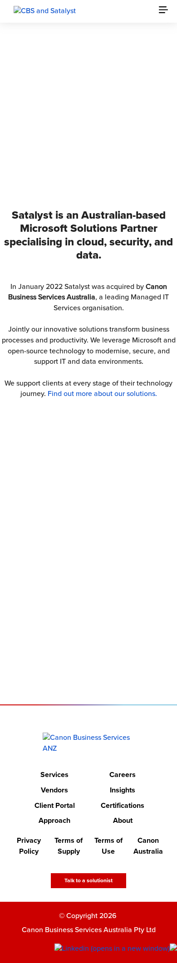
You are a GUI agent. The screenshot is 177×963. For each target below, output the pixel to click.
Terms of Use (108, 846)
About (123, 821)
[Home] (89, 743)
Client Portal (54, 805)
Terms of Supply (68, 846)
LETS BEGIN (82, 650)
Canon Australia (148, 846)
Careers (122, 775)
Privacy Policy (29, 846)
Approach (54, 821)
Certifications (122, 805)
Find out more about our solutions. (102, 393)
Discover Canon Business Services (82, 151)
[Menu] (168, 11)
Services (54, 775)
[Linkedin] (112, 948)
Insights (122, 790)
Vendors (54, 790)
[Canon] (44, 10)
